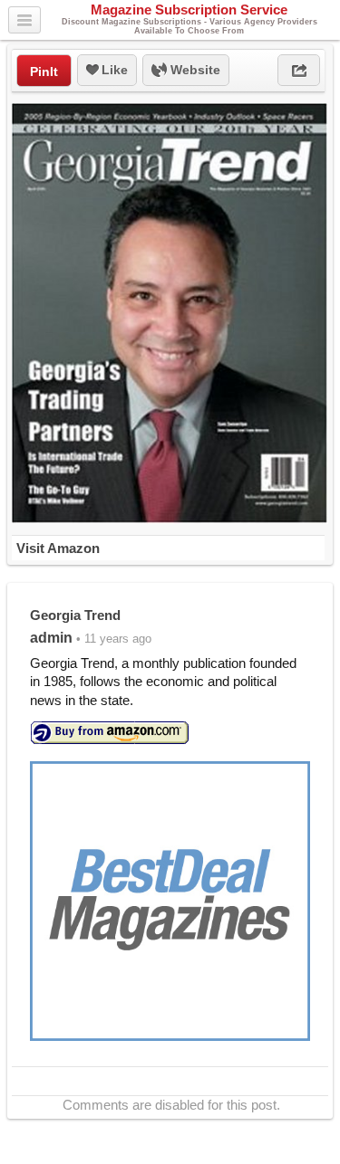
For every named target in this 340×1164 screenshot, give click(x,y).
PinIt (44, 71)
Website (193, 69)
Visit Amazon (58, 548)
